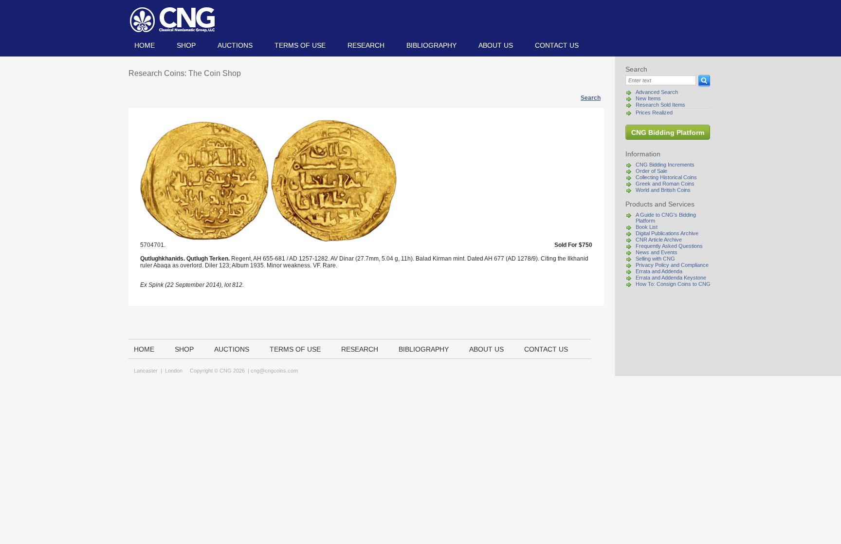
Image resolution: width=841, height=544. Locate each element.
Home (144, 45)
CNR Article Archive (659, 240)
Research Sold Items (660, 105)
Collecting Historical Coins (666, 177)
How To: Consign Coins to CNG (673, 284)
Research (365, 45)
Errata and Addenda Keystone (671, 278)
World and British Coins (663, 190)
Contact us (557, 45)
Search (591, 97)
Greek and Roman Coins (665, 184)
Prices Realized (654, 112)
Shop (186, 45)
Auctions (235, 45)
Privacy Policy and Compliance (672, 265)
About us (495, 45)
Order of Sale (651, 171)
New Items (648, 98)
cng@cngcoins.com (274, 371)
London (174, 371)
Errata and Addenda (659, 271)
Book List (647, 227)
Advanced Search (657, 92)
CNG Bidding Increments (665, 165)
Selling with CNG (655, 259)
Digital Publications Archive (667, 233)
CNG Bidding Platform (667, 132)
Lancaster (146, 371)
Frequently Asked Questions (669, 246)
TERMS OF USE (300, 45)
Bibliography (431, 45)
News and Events (656, 252)
